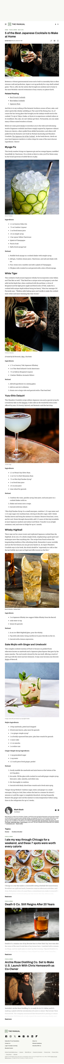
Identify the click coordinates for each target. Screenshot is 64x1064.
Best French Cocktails (17, 97)
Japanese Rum (15, 104)
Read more (8, 896)
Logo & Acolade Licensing (11, 1046)
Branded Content (9, 1048)
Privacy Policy (55, 1052)
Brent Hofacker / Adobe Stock (12, 609)
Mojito (7, 659)
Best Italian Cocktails (17, 101)
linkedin (58, 810)
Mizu (22, 357)
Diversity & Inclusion (37, 1052)
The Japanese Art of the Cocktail (23, 136)
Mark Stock (9, 40)
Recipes (7, 832)
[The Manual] (16, 24)
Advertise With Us (36, 1046)
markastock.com (10, 824)
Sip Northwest (44, 821)
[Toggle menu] (5, 24)
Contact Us (7, 1043)
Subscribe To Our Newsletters (12, 1041)
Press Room (9, 1054)
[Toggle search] (58, 24)
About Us (34, 1041)
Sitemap (15, 1054)
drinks (22, 126)
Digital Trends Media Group (11, 1052)
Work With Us (28, 1052)
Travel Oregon (24, 822)
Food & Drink (9, 836)
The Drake (7, 822)
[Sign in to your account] (55, 24)
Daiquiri (25, 403)
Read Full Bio (19, 823)
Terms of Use (47, 1052)
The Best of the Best (17, 832)
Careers (21, 1052)
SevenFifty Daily (36, 821)
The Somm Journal (54, 821)
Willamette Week (15, 822)
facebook (55, 810)
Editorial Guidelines (37, 1043)
